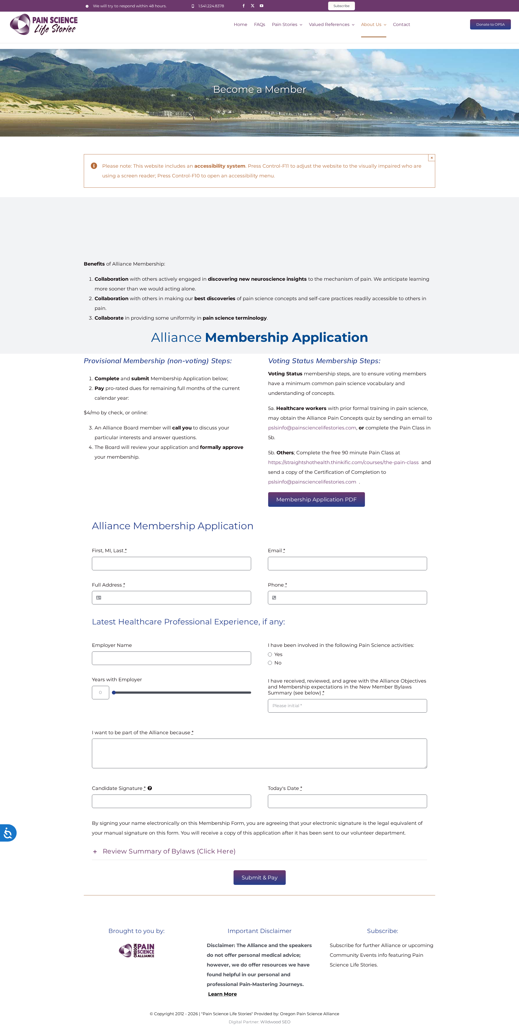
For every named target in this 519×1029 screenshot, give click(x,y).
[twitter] (252, 6)
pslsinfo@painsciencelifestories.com (312, 428)
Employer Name (112, 645)
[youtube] (261, 6)
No (277, 663)
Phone (277, 585)
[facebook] (243, 6)
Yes (278, 654)
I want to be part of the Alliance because (143, 733)
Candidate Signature (119, 788)
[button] (259, 851)
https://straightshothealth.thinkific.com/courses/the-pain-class (343, 462)
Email (276, 551)
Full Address (108, 585)
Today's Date (285, 788)
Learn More (222, 994)
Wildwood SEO (354, 1013)
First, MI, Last (109, 551)
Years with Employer (117, 680)
